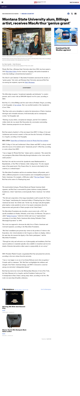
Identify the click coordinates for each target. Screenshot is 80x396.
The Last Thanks (39, 177)
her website (18, 105)
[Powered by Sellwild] (49, 339)
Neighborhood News (10, 13)
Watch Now (74, 2)
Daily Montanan (30, 82)
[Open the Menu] (2, 2)
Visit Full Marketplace (46, 289)
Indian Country (27, 13)
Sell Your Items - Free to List (21, 289)
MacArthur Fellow (11, 71)
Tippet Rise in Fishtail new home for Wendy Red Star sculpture (29, 140)
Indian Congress (12, 216)
